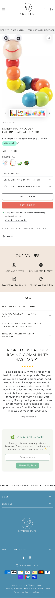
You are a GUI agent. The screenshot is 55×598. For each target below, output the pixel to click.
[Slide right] (50, 113)
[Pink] (5, 163)
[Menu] (3, 9)
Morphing (23, 585)
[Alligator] (19, 163)
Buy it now (27, 205)
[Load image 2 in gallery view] (20, 113)
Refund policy (30, 588)
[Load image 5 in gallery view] (41, 113)
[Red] (12, 163)
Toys (11, 122)
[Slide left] (5, 113)
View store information (16, 220)
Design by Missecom (13, 588)
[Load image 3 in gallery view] (27, 113)
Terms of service (21, 592)
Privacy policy (44, 588)
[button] (44, 9)
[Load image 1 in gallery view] (13, 113)
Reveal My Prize (27, 465)
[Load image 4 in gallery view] (34, 113)
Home (4, 122)
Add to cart (27, 196)
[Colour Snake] (27, 163)
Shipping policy (36, 592)
